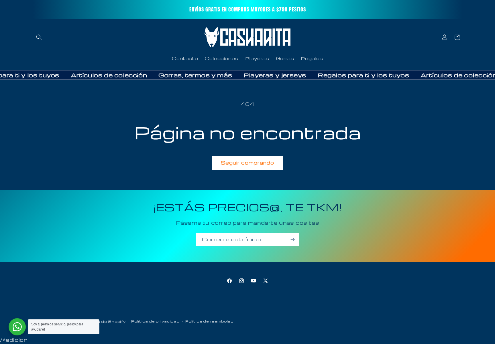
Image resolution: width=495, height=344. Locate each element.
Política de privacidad (155, 321)
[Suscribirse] (292, 239)
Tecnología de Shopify (100, 321)
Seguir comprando (247, 163)
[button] (39, 37)
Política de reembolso (209, 321)
